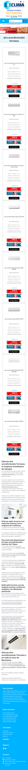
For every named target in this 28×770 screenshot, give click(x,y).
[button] (3, 21)
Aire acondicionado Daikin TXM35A (14, 421)
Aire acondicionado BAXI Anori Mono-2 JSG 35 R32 (14, 166)
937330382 (14, 13)
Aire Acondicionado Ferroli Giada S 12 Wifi (14, 115)
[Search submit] (24, 21)
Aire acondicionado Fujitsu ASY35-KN (14, 216)
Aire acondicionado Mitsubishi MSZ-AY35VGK (14, 370)
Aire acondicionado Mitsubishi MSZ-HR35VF (14, 268)
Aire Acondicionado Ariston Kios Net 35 (14, 63)
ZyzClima (6, 739)
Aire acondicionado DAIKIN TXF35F (14, 319)
